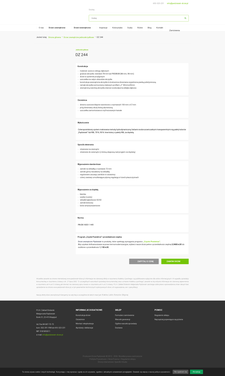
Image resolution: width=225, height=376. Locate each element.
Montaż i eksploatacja (85, 324)
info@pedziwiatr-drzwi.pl (177, 3)
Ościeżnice (80, 319)
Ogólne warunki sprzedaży (126, 324)
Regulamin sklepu (162, 315)
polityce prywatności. (163, 372)
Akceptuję (196, 372)
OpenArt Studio (120, 362)
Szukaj (185, 18)
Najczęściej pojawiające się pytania (169, 319)
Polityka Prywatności (98, 359)
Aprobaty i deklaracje (84, 328)
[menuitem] (41, 27)
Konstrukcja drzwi (83, 315)
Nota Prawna (113, 359)
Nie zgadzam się (180, 372)
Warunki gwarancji (122, 319)
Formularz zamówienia (124, 315)
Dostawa (118, 328)
